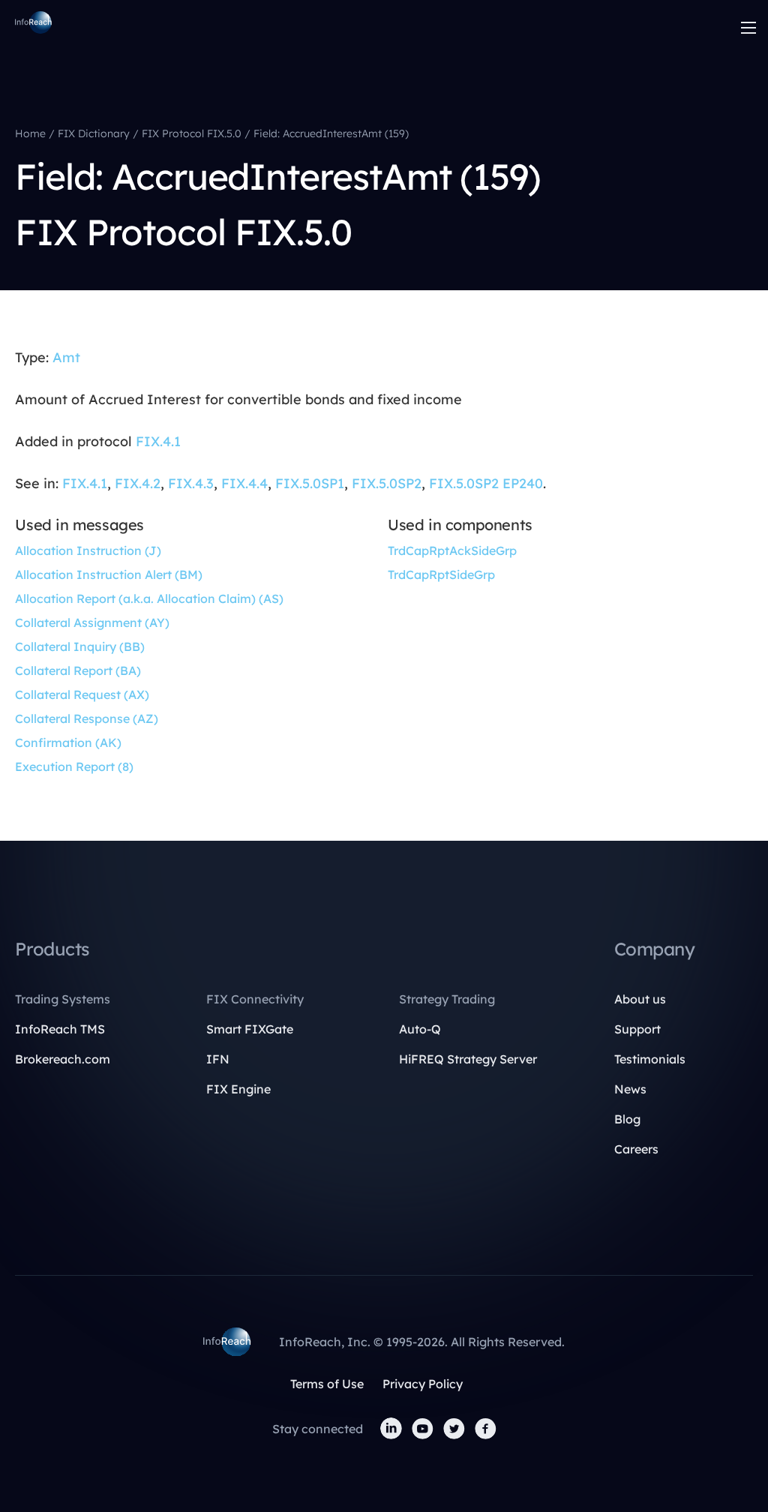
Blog (627, 1119)
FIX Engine (238, 1089)
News (630, 1089)
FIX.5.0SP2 (387, 483)
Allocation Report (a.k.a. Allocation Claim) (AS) (149, 598)
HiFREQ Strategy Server (468, 1059)
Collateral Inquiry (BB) (80, 646)
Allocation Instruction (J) (88, 550)
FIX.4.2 (137, 483)
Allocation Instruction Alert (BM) (108, 574)
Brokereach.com (62, 1059)
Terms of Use (327, 1383)
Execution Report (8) (74, 766)
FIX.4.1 (158, 441)
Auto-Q (420, 1029)
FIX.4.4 (244, 483)
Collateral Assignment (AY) (92, 622)
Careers (636, 1149)
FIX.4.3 (191, 483)
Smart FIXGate (249, 1029)
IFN (218, 1059)
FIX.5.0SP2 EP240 (486, 483)
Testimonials (650, 1059)
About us (640, 999)
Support (637, 1029)
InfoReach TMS (60, 1029)
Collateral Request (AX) (82, 694)
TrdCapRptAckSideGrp (452, 550)
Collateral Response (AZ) (86, 718)
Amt (66, 357)
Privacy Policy (422, 1383)
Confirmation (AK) (68, 742)
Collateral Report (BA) (78, 670)
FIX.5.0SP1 (309, 483)
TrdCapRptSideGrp (441, 574)
